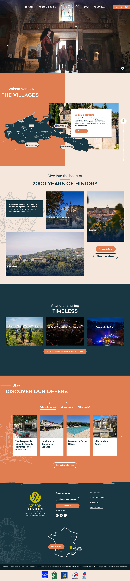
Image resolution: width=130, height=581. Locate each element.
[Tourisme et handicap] (64, 575)
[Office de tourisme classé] (45, 575)
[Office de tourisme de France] (84, 575)
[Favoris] (117, 7)
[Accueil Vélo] (54, 575)
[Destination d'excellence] (75, 575)
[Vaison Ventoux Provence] (70, 8)
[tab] (48, 404)
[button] (121, 7)
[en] (126, 7)
